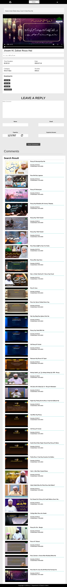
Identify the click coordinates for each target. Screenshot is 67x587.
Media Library (16, 11)
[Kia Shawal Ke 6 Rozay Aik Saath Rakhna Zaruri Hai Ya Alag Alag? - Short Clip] (16, 505)
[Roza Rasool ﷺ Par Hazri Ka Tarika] (16, 251)
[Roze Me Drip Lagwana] (16, 181)
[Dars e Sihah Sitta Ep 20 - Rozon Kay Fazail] (16, 279)
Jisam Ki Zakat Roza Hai (26, 11)
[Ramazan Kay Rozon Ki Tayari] (16, 364)
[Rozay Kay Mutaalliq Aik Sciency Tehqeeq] (16, 209)
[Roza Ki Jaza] (16, 293)
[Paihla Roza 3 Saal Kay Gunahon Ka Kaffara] (16, 462)
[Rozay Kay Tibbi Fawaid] (16, 223)
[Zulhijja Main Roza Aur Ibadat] (16, 519)
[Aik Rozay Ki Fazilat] (16, 350)
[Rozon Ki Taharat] (16, 547)
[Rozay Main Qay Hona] (16, 265)
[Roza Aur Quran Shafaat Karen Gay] (16, 308)
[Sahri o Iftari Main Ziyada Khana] (16, 476)
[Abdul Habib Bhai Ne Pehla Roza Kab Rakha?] (16, 491)
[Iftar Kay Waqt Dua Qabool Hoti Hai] (16, 322)
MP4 (6, 80)
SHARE (7, 89)
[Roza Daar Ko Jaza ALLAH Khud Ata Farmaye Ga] (16, 575)
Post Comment (33, 144)
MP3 (6, 83)
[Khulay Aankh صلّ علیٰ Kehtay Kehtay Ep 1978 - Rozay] (16, 378)
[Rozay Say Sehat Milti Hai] (16, 336)
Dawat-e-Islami (9, 11)
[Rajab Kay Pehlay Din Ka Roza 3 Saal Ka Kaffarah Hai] (16, 406)
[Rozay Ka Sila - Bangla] (16, 533)
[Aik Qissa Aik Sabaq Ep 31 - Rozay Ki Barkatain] (16, 392)
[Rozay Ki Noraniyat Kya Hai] (16, 167)
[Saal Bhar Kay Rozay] (16, 420)
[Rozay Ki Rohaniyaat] (16, 195)
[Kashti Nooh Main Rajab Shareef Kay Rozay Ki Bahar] (16, 448)
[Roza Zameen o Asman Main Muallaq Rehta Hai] (16, 561)
